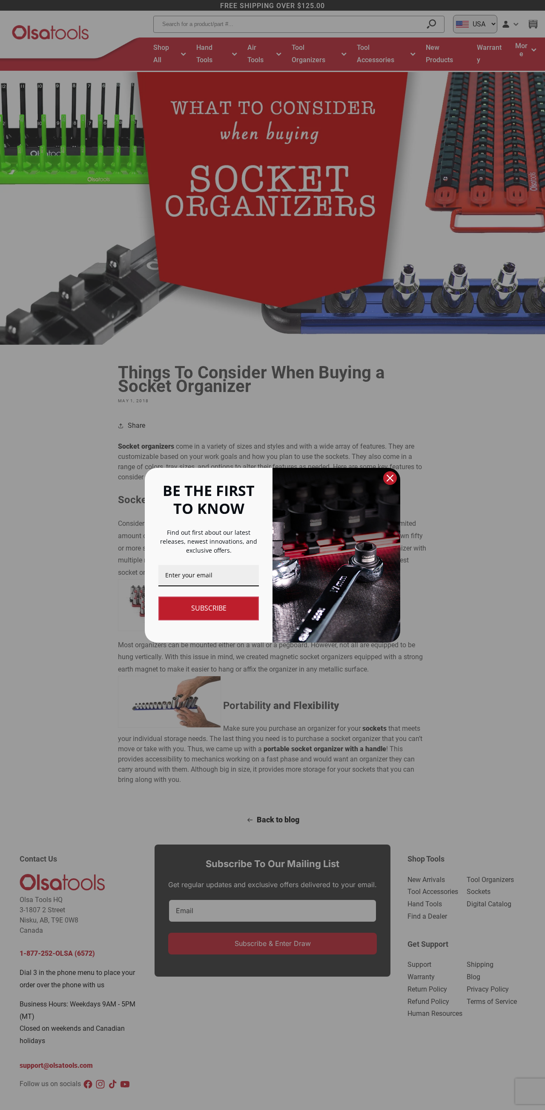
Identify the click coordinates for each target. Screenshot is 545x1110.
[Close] (390, 478)
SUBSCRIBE (209, 608)
